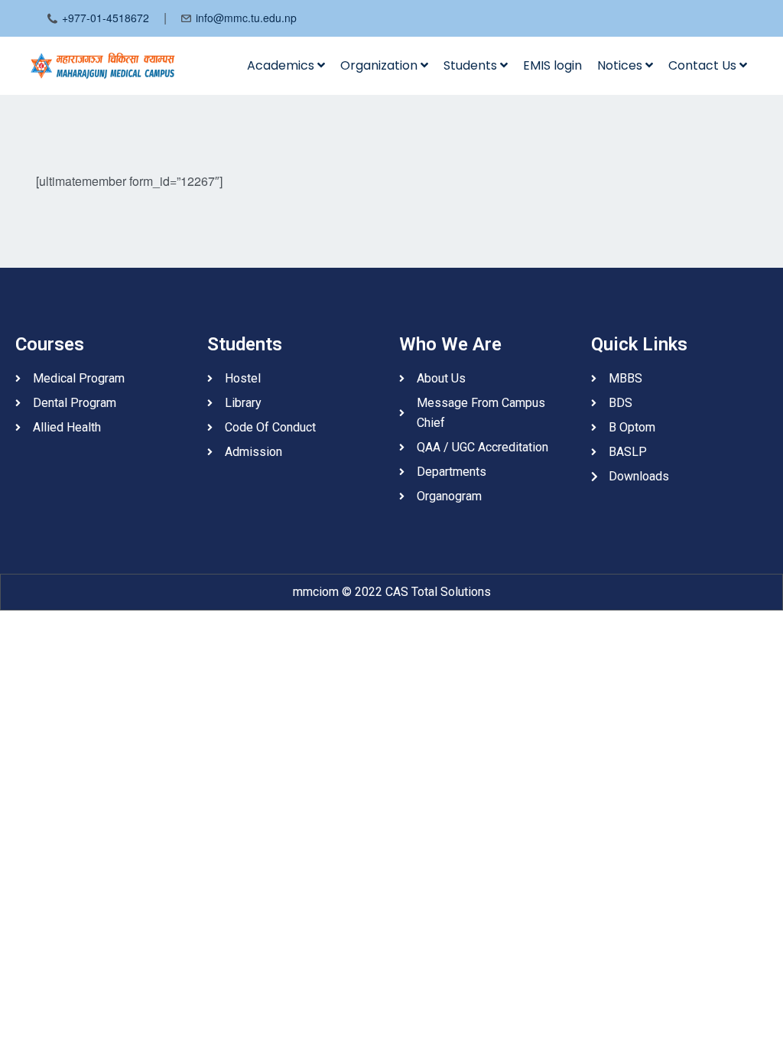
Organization (380, 65)
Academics (282, 65)
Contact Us (703, 65)
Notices (621, 65)
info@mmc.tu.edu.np (246, 17)
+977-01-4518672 (105, 17)
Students (471, 65)
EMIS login (552, 65)
